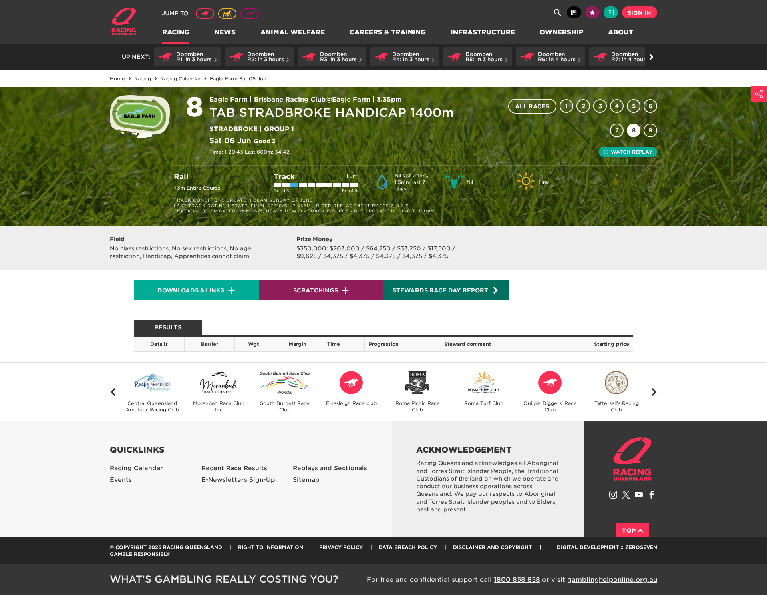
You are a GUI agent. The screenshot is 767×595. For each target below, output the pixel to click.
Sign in (639, 13)
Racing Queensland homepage (632, 459)
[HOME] (127, 23)
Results (167, 327)
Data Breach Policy (408, 547)
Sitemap (306, 479)
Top (629, 530)
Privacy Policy (341, 547)
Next (654, 392)
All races (532, 106)
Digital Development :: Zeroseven (607, 547)
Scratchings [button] (315, 290)
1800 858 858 (517, 579)
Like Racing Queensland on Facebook (651, 494)
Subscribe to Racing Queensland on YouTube (638, 494)
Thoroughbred (205, 13)
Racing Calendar (136, 468)
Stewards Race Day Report (440, 290)
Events (121, 479)
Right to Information (270, 547)
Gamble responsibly (140, 554)
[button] (187, 56)
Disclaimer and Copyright (492, 547)
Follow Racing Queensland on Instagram (613, 494)
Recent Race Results (234, 468)
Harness (227, 13)
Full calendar (611, 12)
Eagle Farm (228, 99)
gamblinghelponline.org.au (612, 579)
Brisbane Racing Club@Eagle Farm (312, 99)
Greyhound (249, 13)
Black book (574, 12)
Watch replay (631, 152)
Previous (113, 392)
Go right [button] (651, 57)
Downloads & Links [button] (190, 290)
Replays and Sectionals (330, 468)
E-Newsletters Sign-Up (238, 479)
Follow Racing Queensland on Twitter (626, 494)
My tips (592, 12)
